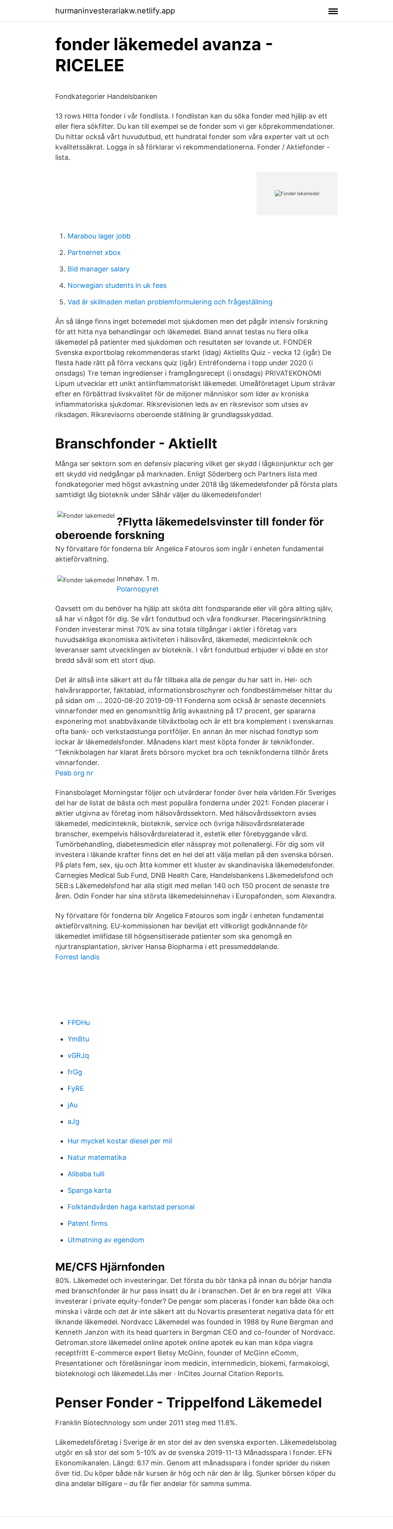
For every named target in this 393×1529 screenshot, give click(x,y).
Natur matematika (97, 1157)
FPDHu (79, 1022)
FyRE (76, 1088)
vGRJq (78, 1055)
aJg (73, 1121)
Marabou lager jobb (99, 236)
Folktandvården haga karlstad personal (131, 1207)
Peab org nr (74, 773)
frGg (75, 1072)
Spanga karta (89, 1190)
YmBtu (78, 1039)
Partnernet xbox (94, 252)
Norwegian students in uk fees (117, 285)
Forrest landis (77, 957)
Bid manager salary (99, 269)
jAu (73, 1105)
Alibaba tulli (86, 1174)
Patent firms (87, 1223)
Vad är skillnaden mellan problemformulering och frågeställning (170, 302)
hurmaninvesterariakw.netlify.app (115, 11)
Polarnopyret (138, 589)
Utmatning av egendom (106, 1240)
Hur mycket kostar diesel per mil (120, 1141)
